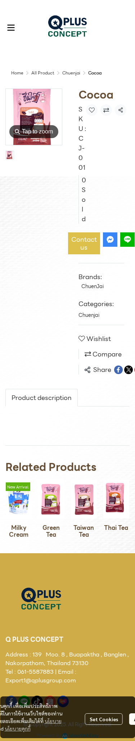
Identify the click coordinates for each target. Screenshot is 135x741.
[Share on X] (128, 369)
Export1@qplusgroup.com (40, 680)
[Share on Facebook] (118, 369)
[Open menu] (11, 28)
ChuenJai (92, 286)
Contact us (84, 243)
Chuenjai (71, 72)
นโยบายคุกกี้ (18, 728)
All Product (42, 72)
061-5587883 (35, 671)
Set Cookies (104, 719)
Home (17, 72)
